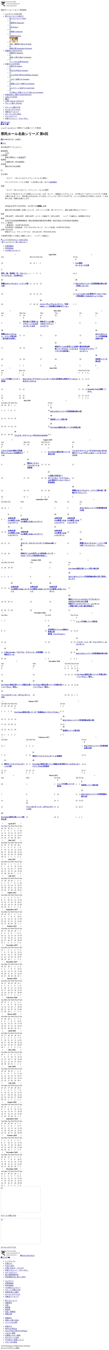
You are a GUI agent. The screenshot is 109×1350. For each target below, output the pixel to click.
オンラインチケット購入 (10, 1348)
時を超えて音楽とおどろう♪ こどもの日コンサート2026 (30, 324)
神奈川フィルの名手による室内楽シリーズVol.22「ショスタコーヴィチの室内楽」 (67, 349)
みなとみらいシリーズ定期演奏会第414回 (101, 336)
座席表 (21, 157)
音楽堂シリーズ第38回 (71, 730)
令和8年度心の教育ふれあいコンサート (14, 520)
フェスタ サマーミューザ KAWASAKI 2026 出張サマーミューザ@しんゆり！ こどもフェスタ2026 (89, 453)
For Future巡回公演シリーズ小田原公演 (65, 427)
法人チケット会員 (12, 1337)
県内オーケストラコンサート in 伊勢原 (33, 465)
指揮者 (7, 1307)
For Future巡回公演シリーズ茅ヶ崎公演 (83, 568)
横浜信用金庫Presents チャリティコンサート (87, 349)
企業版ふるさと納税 (12, 1335)
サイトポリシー (11, 116)
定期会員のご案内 (12, 1292)
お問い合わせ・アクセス (14, 1268)
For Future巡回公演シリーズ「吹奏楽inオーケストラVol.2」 (37, 712)
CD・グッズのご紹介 (13, 114)
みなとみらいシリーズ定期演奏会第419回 (78, 720)
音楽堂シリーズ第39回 (89, 785)
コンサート (11, 128)
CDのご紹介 (9, 1266)
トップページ (10, 1261)
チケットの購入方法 (12, 107)
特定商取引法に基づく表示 (15, 1277)
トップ (3, 128)
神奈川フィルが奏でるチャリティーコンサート (47, 324)
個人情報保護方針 (12, 1275)
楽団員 (7, 1309)
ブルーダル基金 (11, 1342)
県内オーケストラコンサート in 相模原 (47, 756)
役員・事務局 (10, 1312)
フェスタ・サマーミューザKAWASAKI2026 (30, 435)
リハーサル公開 (11, 1322)
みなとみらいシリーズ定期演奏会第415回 (66, 411)
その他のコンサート (12, 250)
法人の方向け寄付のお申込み (16, 1331)
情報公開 (8, 1314)
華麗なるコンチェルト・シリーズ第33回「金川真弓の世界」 (8, 336)
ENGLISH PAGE (28, 1255)
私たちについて (11, 1300)
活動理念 (8, 1303)
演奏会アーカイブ (12, 112)
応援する (8, 1326)
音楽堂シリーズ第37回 (58, 419)
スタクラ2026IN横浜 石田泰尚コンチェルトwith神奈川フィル (12, 453)
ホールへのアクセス (12, 109)
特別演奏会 (9, 248)
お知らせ (8, 1263)
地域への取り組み (12, 1320)
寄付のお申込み (11, 1329)
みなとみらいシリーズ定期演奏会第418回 (92, 653)
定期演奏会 (9, 246)
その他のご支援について (14, 1340)
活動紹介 (8, 1318)
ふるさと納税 (10, 1333)
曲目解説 (53, 182)
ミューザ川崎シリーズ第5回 (86, 621)
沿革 (7, 1305)
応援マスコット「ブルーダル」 (17, 118)
